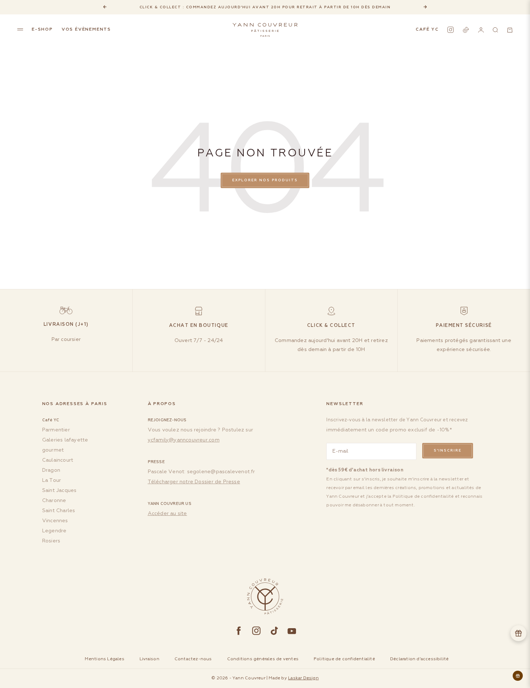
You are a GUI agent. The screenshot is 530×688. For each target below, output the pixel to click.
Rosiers (51, 540)
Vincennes (55, 520)
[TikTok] (465, 30)
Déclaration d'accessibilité (419, 659)
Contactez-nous (193, 659)
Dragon (51, 470)
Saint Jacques (59, 490)
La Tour (51, 480)
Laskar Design (303, 678)
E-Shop (42, 29)
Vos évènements (86, 29)
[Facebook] (238, 630)
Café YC (427, 29)
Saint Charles (58, 510)
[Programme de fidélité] (518, 633)
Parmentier (56, 429)
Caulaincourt (58, 460)
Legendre (54, 530)
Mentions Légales (104, 659)
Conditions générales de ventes (263, 659)
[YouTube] (291, 630)
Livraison (149, 659)
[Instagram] (450, 30)
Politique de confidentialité (423, 496)
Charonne (54, 500)
